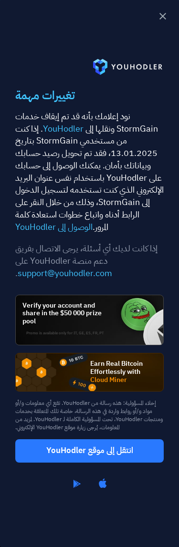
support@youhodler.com (65, 273)
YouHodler (63, 128)
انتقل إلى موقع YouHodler (89, 450)
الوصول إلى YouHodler (54, 226)
